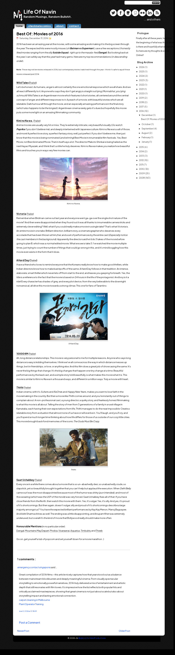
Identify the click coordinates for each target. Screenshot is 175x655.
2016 (141, 111)
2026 (142, 67)
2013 (141, 156)
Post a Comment (29, 622)
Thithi (19, 387)
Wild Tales (22, 82)
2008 (142, 178)
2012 (141, 160)
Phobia (54, 530)
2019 (141, 98)
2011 (141, 164)
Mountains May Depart (37, 530)
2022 (142, 84)
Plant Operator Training (31, 604)
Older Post (124, 630)
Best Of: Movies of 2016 (39, 33)
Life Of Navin (40, 11)
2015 (141, 147)
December (147, 115)
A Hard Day (22, 260)
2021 (141, 89)
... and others (152, 19)
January (145, 142)
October (146, 124)
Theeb (99, 530)
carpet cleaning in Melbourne (34, 599)
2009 (142, 173)
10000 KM (22, 353)
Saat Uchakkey (25, 479)
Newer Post (23, 630)
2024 (142, 76)
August (145, 133)
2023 (142, 80)
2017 (141, 106)
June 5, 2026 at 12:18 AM (28, 611)
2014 (141, 151)
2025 (142, 71)
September (147, 128)
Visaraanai (64, 530)
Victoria (21, 213)
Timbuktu (86, 530)
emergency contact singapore (33, 567)
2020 (142, 93)
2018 (141, 102)
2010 (141, 169)
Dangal (20, 530)
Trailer (33, 82)
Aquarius (75, 530)
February (146, 137)
